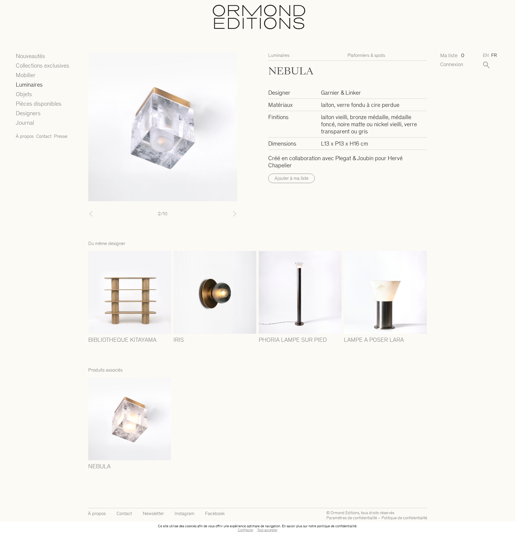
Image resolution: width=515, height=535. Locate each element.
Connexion (451, 64)
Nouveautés (30, 56)
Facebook (215, 513)
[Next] (226, 213)
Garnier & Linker (341, 92)
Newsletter (153, 513)
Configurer (245, 530)
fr (494, 55)
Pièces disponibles (38, 103)
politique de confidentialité (336, 526)
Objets (24, 94)
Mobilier (25, 75)
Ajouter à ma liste (291, 178)
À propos (25, 136)
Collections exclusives (42, 65)
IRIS (178, 339)
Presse (60, 136)
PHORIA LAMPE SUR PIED (293, 339)
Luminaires (29, 84)
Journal (25, 122)
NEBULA (99, 466)
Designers (28, 113)
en (486, 55)
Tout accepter (267, 530)
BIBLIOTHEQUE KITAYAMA (122, 339)
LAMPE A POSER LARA (374, 339)
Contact (44, 136)
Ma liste (452, 55)
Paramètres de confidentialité (351, 517)
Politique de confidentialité (404, 517)
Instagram (184, 513)
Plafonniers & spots (366, 55)
